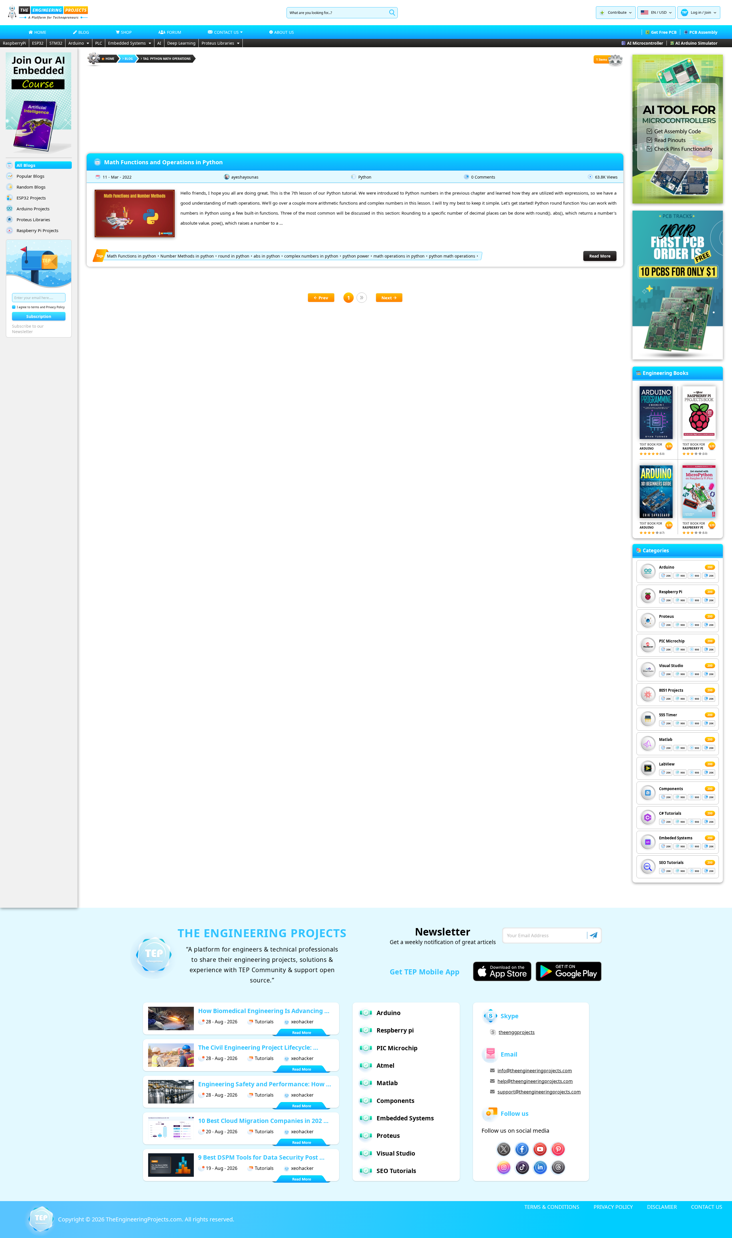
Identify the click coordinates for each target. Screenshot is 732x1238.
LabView (667, 764)
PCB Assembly (703, 32)
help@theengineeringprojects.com (535, 1081)
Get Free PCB (664, 32)
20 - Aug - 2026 (221, 1131)
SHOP (126, 32)
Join (708, 12)
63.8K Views (606, 177)
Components (671, 788)
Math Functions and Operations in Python (163, 162)
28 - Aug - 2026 (221, 1022)
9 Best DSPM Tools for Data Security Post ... (261, 1157)
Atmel (385, 1065)
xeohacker (302, 1022)
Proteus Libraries (218, 43)
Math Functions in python (131, 256)
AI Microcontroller (645, 43)
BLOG (83, 32)
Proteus (666, 616)
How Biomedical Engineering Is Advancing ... (263, 1011)
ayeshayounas (244, 177)
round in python (233, 256)
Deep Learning (181, 43)
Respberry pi (395, 1030)
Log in (696, 12)
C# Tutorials (670, 813)
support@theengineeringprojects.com (539, 1092)
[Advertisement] (355, 108)
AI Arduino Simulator (696, 43)
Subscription (38, 316)
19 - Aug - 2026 (221, 1168)
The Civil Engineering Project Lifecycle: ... (258, 1047)
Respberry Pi (670, 591)
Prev (323, 297)
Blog (129, 59)
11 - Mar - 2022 (117, 177)
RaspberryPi (14, 43)
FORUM (174, 32)
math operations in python (399, 256)
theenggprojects (517, 1032)
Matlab (665, 739)
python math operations (452, 256)
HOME (40, 32)
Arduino (76, 43)
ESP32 (37, 43)
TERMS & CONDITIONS (551, 1206)
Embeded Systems (675, 838)
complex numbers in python (311, 256)
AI (159, 43)
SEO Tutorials (671, 862)
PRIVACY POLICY (613, 1206)
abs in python (267, 256)
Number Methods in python (187, 256)
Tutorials (264, 1022)
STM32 (55, 43)
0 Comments (483, 177)
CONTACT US (706, 1206)
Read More (599, 256)
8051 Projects (671, 690)
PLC (98, 43)
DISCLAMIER (662, 1206)
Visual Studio (671, 665)
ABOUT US (284, 32)
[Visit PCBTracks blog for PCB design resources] (677, 358)
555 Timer (668, 714)
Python (364, 177)
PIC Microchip (672, 641)
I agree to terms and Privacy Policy (41, 307)
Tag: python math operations (167, 59)
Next (386, 297)
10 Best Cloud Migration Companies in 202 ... (263, 1121)
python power (356, 256)
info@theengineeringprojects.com (535, 1070)
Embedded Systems (127, 43)
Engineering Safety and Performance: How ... (264, 1084)
